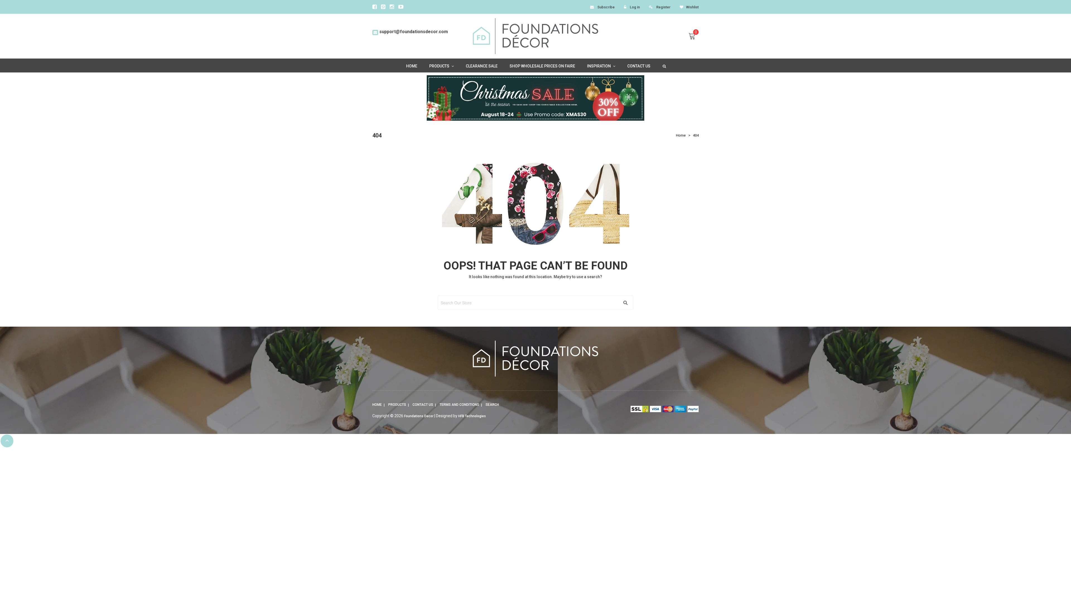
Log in (635, 7)
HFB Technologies (472, 416)
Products (397, 405)
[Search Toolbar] (664, 65)
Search (492, 405)
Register (663, 7)
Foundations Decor (418, 416)
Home (377, 405)
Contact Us (423, 405)
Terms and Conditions (459, 405)
